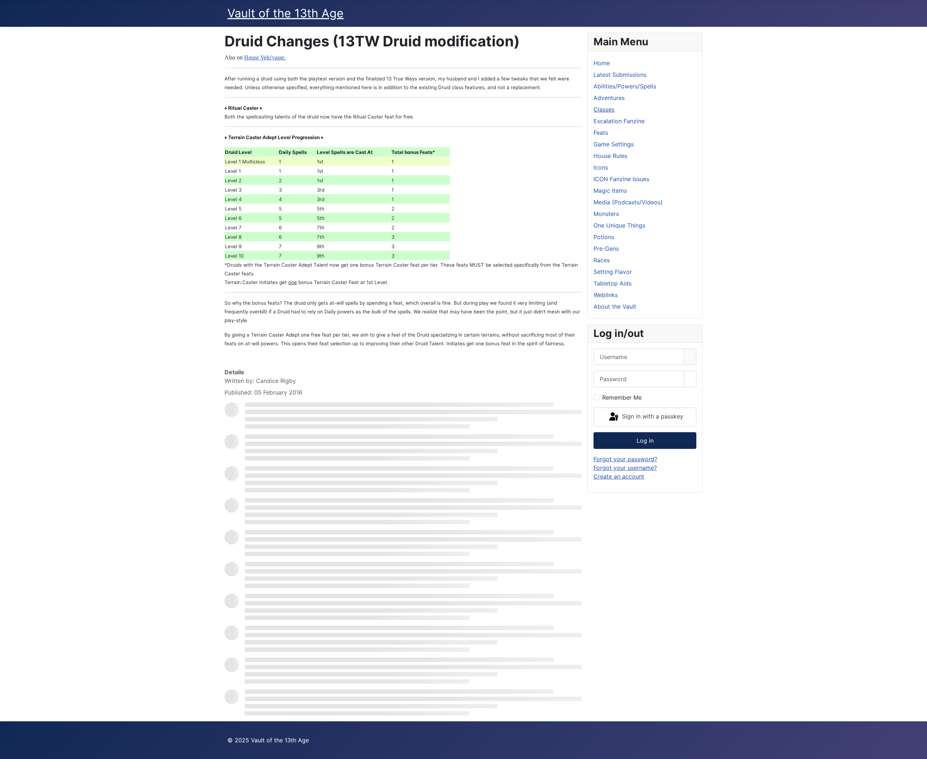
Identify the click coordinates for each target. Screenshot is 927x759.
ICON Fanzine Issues (621, 179)
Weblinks (605, 295)
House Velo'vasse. (265, 57)
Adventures (609, 97)
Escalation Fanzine (619, 121)
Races (601, 260)
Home (601, 63)
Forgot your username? (625, 467)
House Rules (610, 155)
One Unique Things (619, 225)
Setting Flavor (612, 271)
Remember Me (622, 397)
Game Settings (613, 144)
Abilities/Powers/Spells (624, 86)
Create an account (618, 476)
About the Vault (614, 306)
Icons (600, 167)
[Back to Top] (918, 750)
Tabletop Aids (612, 283)
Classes (603, 109)
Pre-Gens (606, 248)
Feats (600, 132)
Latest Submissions (619, 74)
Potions (603, 237)
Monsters (606, 213)
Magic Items (610, 190)
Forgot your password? (625, 459)
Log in (645, 440)
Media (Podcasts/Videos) (628, 202)
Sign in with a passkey (651, 416)
